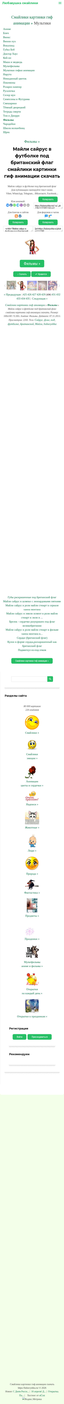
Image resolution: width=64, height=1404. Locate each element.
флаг (47, 319)
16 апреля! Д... (38, 1391)
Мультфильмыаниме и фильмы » (32, 964)
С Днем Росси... (21, 1391)
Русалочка (9, 90)
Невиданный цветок (14, 78)
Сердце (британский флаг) (32, 637)
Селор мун (9, 95)
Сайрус (39, 319)
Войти (19, 1036)
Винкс (6, 37)
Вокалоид (8, 45)
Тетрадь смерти (12, 111)
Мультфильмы (11, 66)
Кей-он (7, 57)
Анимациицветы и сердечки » (32, 783)
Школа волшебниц (14, 128)
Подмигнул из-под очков (32, 649)
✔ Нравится (41, 274)
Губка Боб (9, 49)
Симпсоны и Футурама (16, 99)
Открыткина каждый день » (32, 991)
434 (23, 298)
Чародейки (9, 123)
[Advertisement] (32, 460)
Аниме (7, 28)
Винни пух (9, 41)
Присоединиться (40, 1036)
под (53, 319)
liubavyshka (50, 323)
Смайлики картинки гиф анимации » (32, 660)
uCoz (42, 1395)
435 (28, 298)
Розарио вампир (12, 86)
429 (43, 294)
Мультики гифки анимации (19, 70)
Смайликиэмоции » (32, 756)
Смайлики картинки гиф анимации (25, 305)
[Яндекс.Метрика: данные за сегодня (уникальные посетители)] (32, 1399)
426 (30, 294)
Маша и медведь (12, 62)
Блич (6, 33)
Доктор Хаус (10, 53)
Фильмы (8, 119)
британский (27, 323)
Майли (38, 323)
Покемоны (9, 82)
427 (34, 294)
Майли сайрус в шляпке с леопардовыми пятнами (32, 601)
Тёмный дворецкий (14, 107)
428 (39, 294)
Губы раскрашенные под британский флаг (32, 597)
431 (54, 294)
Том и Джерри (11, 115)
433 (19, 298)
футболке (13, 323)
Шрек (6, 132)
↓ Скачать (22, 274)
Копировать (48, 199)
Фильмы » (32, 141)
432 (58, 294)
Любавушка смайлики (20, 3)
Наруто (7, 74)
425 (25, 294)
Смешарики (10, 103)
